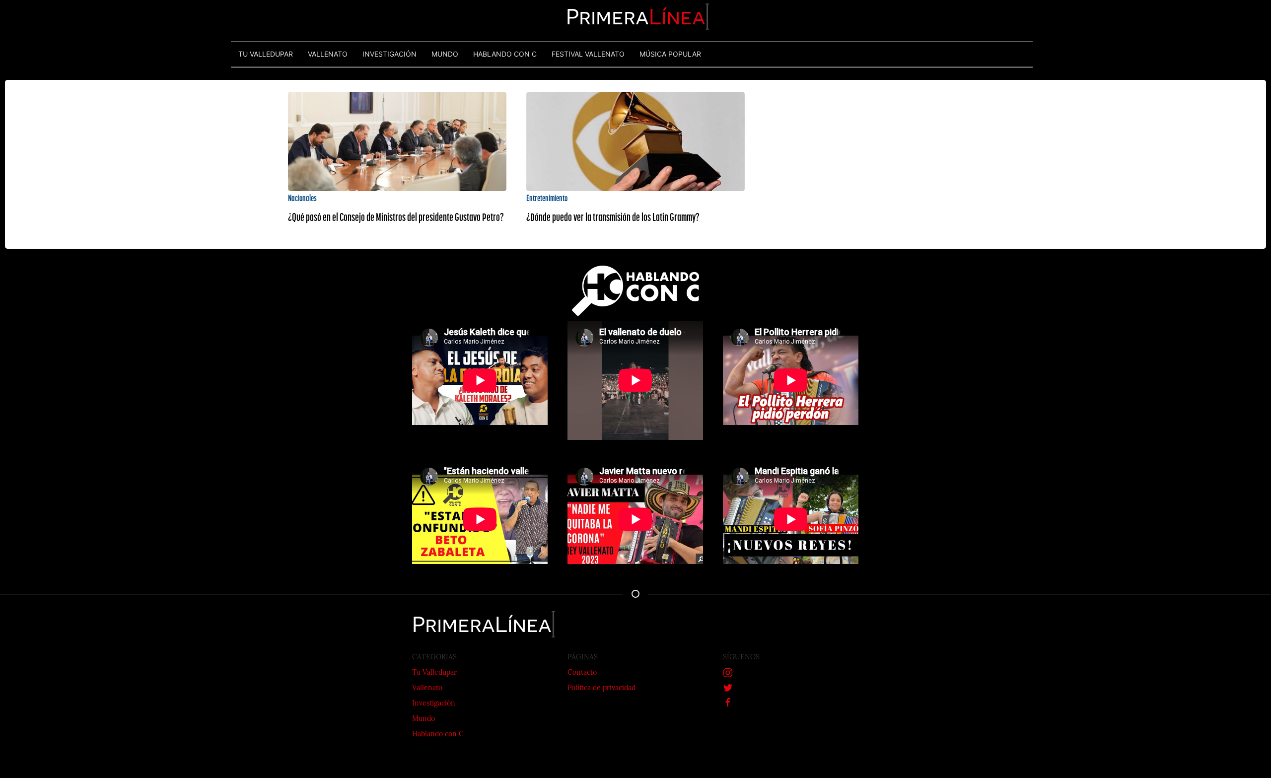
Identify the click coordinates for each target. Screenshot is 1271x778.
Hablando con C (438, 734)
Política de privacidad (601, 688)
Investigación (433, 703)
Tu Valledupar (434, 673)
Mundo (423, 719)
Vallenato (427, 688)
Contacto (582, 673)
